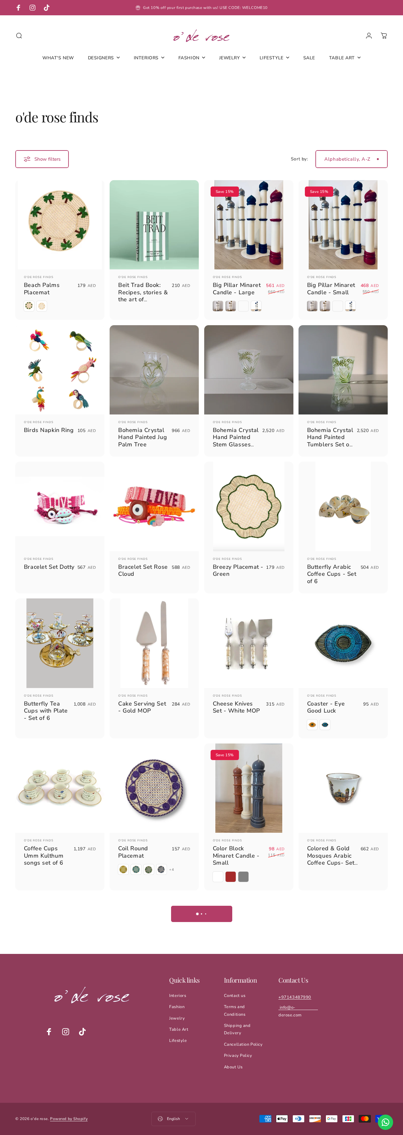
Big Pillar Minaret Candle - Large (237, 288)
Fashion (176, 1007)
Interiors (177, 996)
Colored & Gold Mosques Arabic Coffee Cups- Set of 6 (331, 859)
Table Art (178, 1029)
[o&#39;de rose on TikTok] (82, 1032)
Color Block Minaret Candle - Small (236, 856)
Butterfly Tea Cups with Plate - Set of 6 (46, 711)
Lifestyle (178, 1040)
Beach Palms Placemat (42, 288)
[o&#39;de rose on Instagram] (65, 1032)
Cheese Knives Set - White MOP (236, 707)
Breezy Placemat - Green (238, 570)
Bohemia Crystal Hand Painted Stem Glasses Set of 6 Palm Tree (236, 444)
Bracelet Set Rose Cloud (143, 570)
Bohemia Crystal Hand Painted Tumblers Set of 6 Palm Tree (330, 441)
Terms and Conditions (235, 1010)
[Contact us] (385, 1122)
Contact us (235, 996)
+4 (171, 869)
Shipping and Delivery (237, 1029)
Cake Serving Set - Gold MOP (142, 707)
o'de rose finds (39, 277)
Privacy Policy (238, 1055)
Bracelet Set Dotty (49, 567)
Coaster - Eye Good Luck (326, 707)
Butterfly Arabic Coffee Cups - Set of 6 (331, 574)
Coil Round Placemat (133, 852)
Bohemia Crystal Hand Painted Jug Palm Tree (142, 437)
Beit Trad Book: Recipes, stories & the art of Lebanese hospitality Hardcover (143, 303)
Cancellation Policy (243, 1044)
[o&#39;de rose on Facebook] (49, 1032)
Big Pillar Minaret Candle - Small (331, 288)
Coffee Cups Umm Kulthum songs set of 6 (43, 856)
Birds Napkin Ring (49, 430)
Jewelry (177, 1018)
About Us (233, 1067)
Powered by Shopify (69, 1118)
